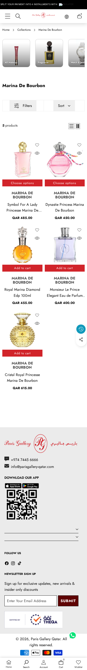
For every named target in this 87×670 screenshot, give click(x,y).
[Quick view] (37, 153)
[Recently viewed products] (81, 329)
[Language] (66, 17)
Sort (61, 105)
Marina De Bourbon (22, 195)
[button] (81, 350)
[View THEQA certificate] (33, 619)
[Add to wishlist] (37, 145)
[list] (71, 126)
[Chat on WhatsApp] (72, 634)
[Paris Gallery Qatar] (43, 16)
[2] (78, 126)
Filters (27, 105)
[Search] (18, 16)
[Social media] (81, 339)
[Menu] (7, 16)
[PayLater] (66, 4)
